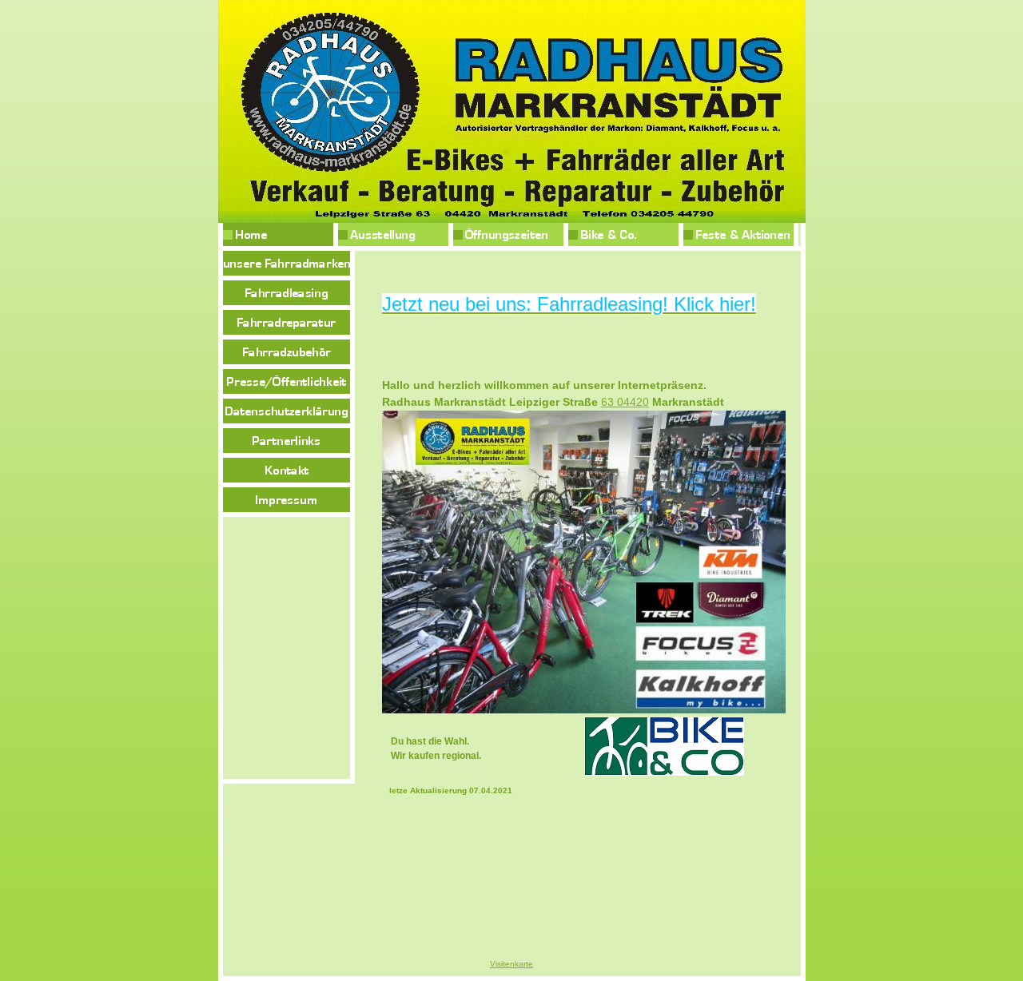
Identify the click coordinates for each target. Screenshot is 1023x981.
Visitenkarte (511, 963)
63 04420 (625, 401)
